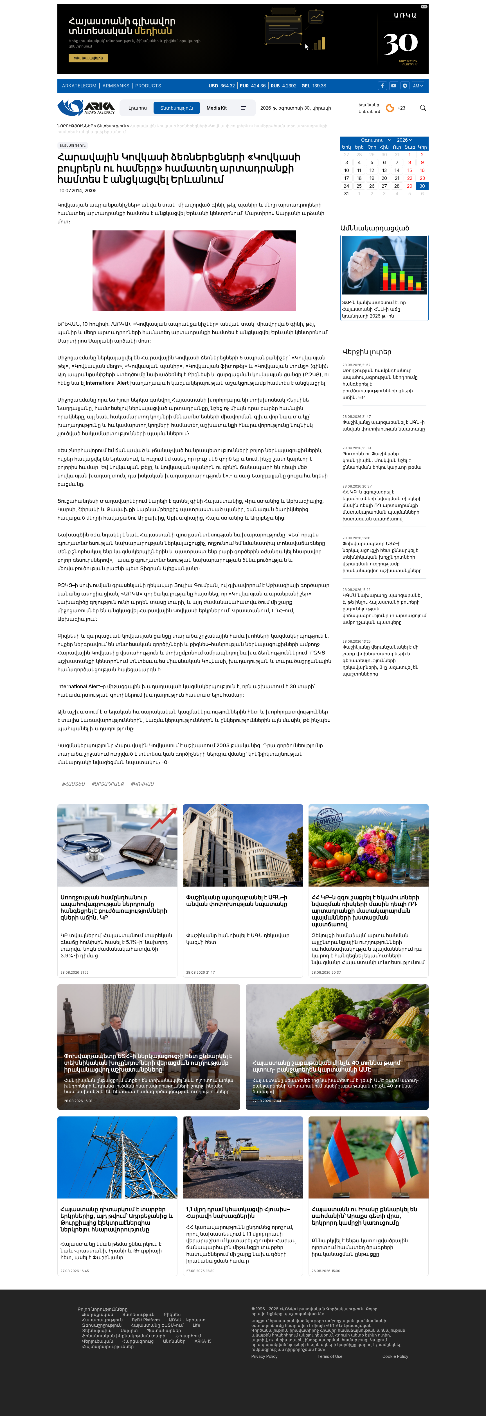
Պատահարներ (164, 1330)
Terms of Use (330, 1356)
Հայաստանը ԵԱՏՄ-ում (157, 1325)
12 (372, 170)
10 (346, 170)
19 (372, 178)
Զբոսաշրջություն (102, 1325)
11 (359, 170)
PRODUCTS (148, 86)
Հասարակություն (102, 1319)
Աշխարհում (187, 1335)
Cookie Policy (395, 1356)
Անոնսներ (174, 1341)
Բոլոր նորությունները (103, 1309)
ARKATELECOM (79, 86)
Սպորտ (129, 1330)
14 (397, 170)
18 (359, 178)
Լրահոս (138, 108)
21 (397, 178)
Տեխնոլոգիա (97, 1330)
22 (409, 178)
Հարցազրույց (138, 1341)
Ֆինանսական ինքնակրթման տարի (123, 1335)
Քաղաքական (97, 1314)
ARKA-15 (203, 1341)
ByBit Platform (146, 1319)
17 (346, 178)
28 (397, 186)
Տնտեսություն (176, 108)
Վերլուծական (97, 1341)
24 (346, 186)
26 (372, 186)
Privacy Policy (264, 1356)
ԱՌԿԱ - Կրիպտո (187, 1319)
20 (384, 178)
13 (384, 170)
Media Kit (217, 108)
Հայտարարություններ (108, 1346)
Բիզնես (172, 1314)
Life (196, 1325)
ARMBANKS (115, 86)
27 (384, 186)
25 (359, 186)
